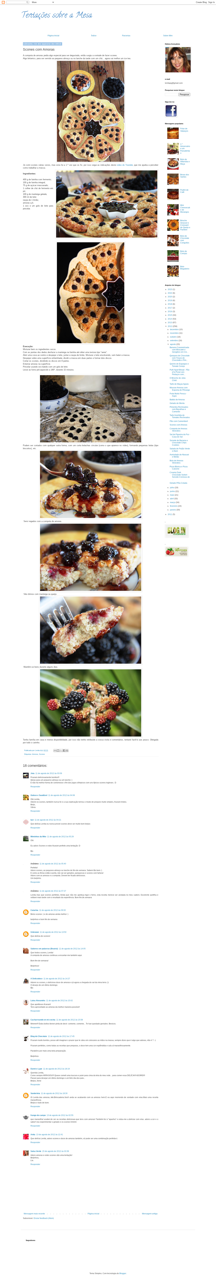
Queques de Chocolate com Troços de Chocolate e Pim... (180, 358)
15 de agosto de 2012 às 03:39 (55, 1151)
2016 (170, 311)
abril (172, 499)
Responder (35, 787)
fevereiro (174, 506)
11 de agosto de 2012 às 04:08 (61, 795)
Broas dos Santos (184, 176)
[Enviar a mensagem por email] (55, 750)
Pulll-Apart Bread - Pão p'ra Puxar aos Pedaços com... (179, 372)
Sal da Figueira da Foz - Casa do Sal (180, 435)
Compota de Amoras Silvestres (178, 430)
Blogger (122, 1273)
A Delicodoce (37, 979)
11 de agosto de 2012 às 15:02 (59, 1000)
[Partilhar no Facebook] (64, 750)
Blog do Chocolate (39, 1036)
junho (172, 491)
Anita (33, 1134)
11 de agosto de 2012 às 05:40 (53, 864)
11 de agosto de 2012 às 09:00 (52, 910)
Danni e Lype (36, 1069)
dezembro (174, 329)
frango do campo (38, 1115)
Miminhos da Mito (38, 837)
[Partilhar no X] (61, 750)
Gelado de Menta (177, 403)
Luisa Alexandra (38, 1000)
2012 (170, 326)
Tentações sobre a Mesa (56, 16)
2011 (170, 514)
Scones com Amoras (178, 425)
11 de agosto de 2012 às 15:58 (69, 1020)
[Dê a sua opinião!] (58, 750)
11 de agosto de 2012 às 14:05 (72, 949)
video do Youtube (125, 165)
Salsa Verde (36, 1151)
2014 (170, 319)
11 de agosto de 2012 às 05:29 (60, 837)
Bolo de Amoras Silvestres (176, 462)
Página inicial (93, 1214)
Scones (42, 754)
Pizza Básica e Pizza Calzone (179, 468)
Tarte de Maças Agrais (179, 384)
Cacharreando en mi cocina (43, 1020)
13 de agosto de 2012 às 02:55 (60, 1115)
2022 (170, 293)
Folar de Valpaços (184, 130)
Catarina (34, 910)
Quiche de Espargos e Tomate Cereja (179, 365)
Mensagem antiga (149, 1214)
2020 (170, 297)
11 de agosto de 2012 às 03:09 (48, 773)
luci (32, 820)
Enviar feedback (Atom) (44, 1218)
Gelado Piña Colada (178, 483)
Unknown (35, 932)
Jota (32, 773)
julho (172, 487)
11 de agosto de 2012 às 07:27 (53, 891)
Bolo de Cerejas (183, 252)
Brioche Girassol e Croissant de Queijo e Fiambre (185, 225)
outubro (173, 337)
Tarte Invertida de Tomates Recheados (180, 416)
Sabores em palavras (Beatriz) (44, 949)
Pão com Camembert (179, 421)
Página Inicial (53, 36)
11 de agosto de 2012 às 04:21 (48, 820)
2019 (170, 300)
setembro (174, 340)
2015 (170, 315)
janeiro (173, 510)
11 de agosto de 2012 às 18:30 (54, 1093)
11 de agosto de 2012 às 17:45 (61, 1036)
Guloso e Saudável (39, 795)
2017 (170, 308)
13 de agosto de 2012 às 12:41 (49, 1134)
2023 (170, 289)
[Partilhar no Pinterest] (67, 750)
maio (172, 495)
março (173, 502)
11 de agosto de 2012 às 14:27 (56, 979)
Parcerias (126, 36)
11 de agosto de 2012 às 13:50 (53, 932)
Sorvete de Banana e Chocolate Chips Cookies (179, 442)
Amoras (35, 754)
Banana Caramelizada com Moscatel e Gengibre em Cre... (179, 349)
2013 (170, 322)
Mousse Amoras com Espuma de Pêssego (180, 389)
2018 (170, 304)
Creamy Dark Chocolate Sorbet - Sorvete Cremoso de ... (180, 475)
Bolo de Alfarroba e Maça (185, 161)
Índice (93, 36)
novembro (174, 333)
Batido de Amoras (177, 400)
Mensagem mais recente (34, 1214)
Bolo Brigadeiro (184, 267)
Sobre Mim (168, 36)
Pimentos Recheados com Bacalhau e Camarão (179, 409)
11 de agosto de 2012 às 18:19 (56, 1069)
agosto (173, 344)
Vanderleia (35, 1093)
